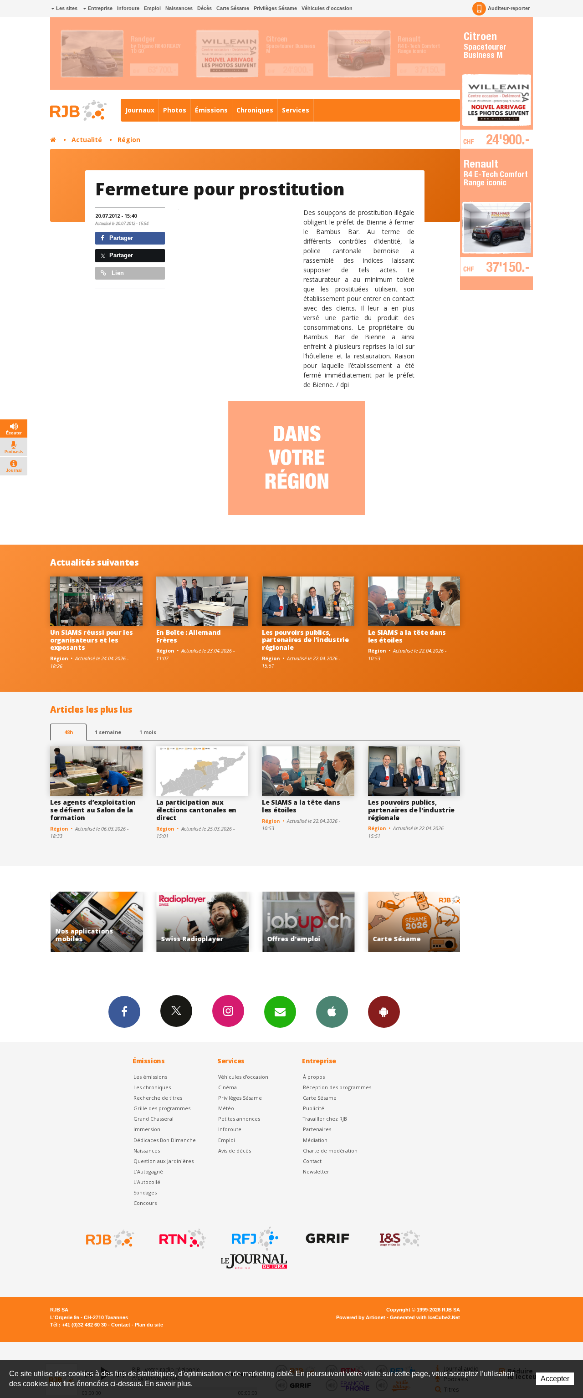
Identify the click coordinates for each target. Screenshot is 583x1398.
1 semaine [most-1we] (108, 732)
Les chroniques (152, 1087)
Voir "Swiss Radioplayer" (148, 922)
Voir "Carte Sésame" (359, 922)
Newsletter (316, 1171)
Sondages (145, 1192)
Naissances (179, 8)
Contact (312, 1161)
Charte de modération (330, 1150)
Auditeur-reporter (509, 8)
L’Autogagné (148, 1171)
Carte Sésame (232, 8)
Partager (120, 238)
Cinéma (227, 1087)
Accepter (555, 1379)
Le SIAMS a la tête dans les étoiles (407, 636)
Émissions (211, 110)
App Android (384, 1012)
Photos (174, 110)
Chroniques (254, 110)
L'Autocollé (146, 1182)
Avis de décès (234, 1150)
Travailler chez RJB (325, 1119)
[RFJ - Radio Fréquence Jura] (254, 1238)
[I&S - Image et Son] (399, 1238)
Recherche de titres (157, 1098)
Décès (204, 8)
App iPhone (332, 1012)
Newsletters (280, 1012)
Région (129, 139)
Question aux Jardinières (163, 1161)
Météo (226, 1108)
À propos (314, 1077)
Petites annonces (239, 1119)
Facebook (124, 1012)
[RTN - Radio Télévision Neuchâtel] (181, 1238)
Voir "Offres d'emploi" (254, 922)
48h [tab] (68, 732)
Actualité (87, 139)
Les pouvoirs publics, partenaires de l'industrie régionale (305, 640)
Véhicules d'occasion (327, 8)
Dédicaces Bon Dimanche (164, 1140)
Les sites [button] (66, 8)
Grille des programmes (161, 1108)
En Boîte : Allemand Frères (188, 636)
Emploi (152, 8)
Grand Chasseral (153, 1119)
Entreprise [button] (100, 8)
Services (295, 110)
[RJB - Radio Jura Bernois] (109, 1238)
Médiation (315, 1140)
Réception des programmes (337, 1087)
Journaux (139, 110)
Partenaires (317, 1129)
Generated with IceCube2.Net (425, 1317)
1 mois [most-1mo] (147, 732)
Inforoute (128, 8)
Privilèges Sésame (275, 8)
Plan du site (149, 1324)
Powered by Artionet (360, 1317)
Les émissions (150, 1077)
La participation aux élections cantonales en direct (196, 810)
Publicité (313, 1108)
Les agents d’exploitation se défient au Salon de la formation (93, 810)
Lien (117, 273)
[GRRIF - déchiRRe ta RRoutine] (326, 1238)
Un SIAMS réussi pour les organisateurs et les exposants (91, 640)
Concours (145, 1203)
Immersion (146, 1129)
